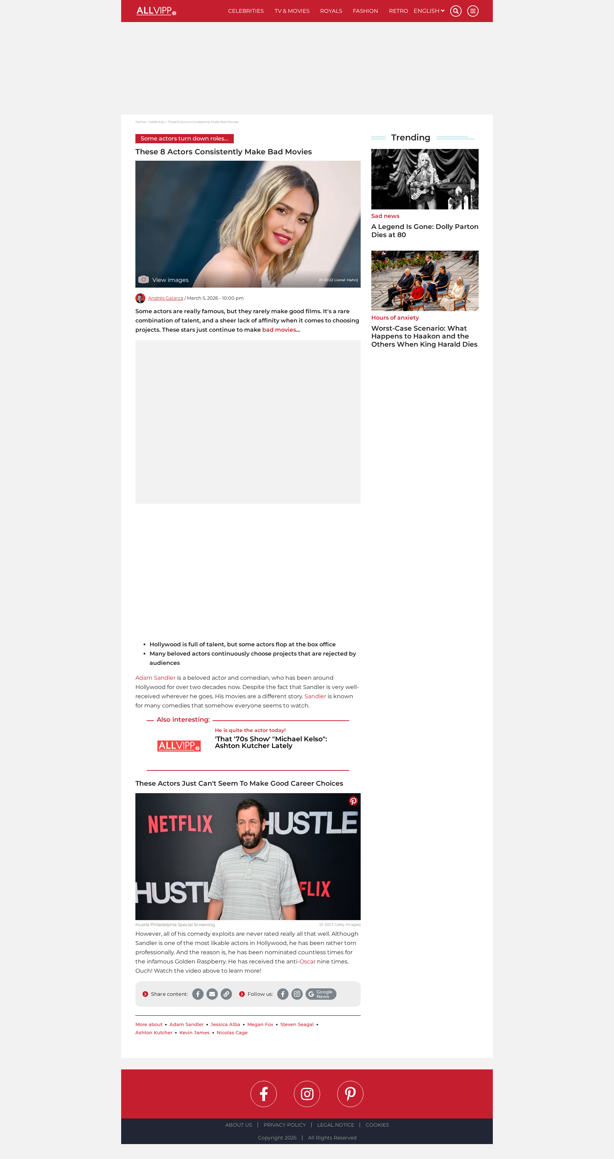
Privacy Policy (285, 1125)
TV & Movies (292, 10)
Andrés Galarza (165, 298)
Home (140, 122)
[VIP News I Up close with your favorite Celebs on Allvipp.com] (179, 11)
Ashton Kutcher (153, 1032)
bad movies (279, 329)
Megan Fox (260, 1024)
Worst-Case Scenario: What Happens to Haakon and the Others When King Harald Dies (424, 336)
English (427, 10)
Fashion (365, 10)
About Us (238, 1125)
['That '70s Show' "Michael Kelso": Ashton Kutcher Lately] (179, 746)
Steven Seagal (297, 1024)
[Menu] (473, 11)
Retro (398, 10)
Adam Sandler (155, 677)
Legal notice (335, 1125)
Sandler (315, 696)
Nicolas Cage (232, 1032)
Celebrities (246, 10)
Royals (331, 10)
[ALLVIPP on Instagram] (307, 1093)
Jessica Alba (225, 1024)
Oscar (308, 961)
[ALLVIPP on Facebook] (264, 1093)
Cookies (377, 1125)
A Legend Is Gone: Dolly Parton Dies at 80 (425, 231)
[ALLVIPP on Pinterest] (350, 1093)
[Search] (456, 11)
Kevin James (194, 1032)
